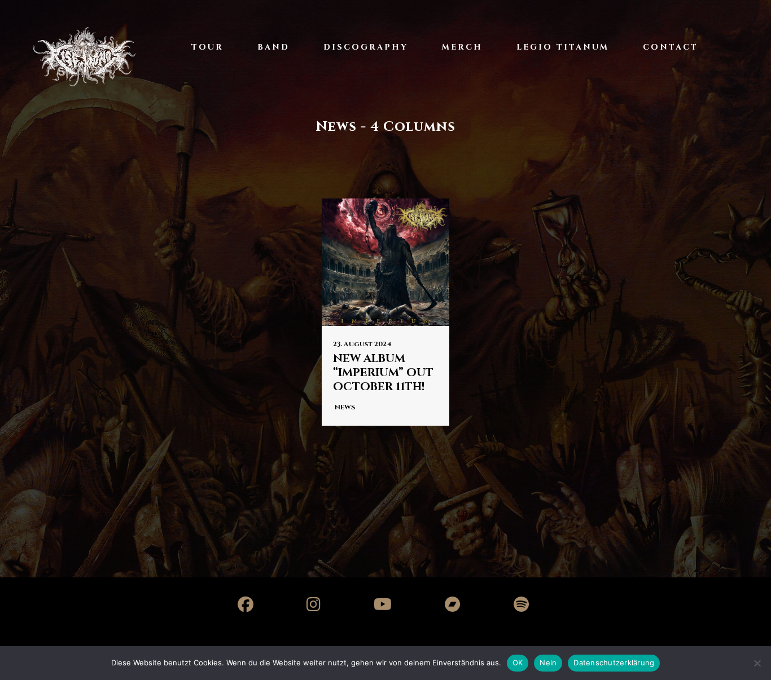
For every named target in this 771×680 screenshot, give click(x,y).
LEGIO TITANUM (562, 47)
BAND (273, 47)
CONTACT (670, 47)
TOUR (207, 47)
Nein (548, 662)
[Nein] (757, 663)
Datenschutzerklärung (613, 662)
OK (517, 662)
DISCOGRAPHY (365, 47)
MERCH (462, 47)
